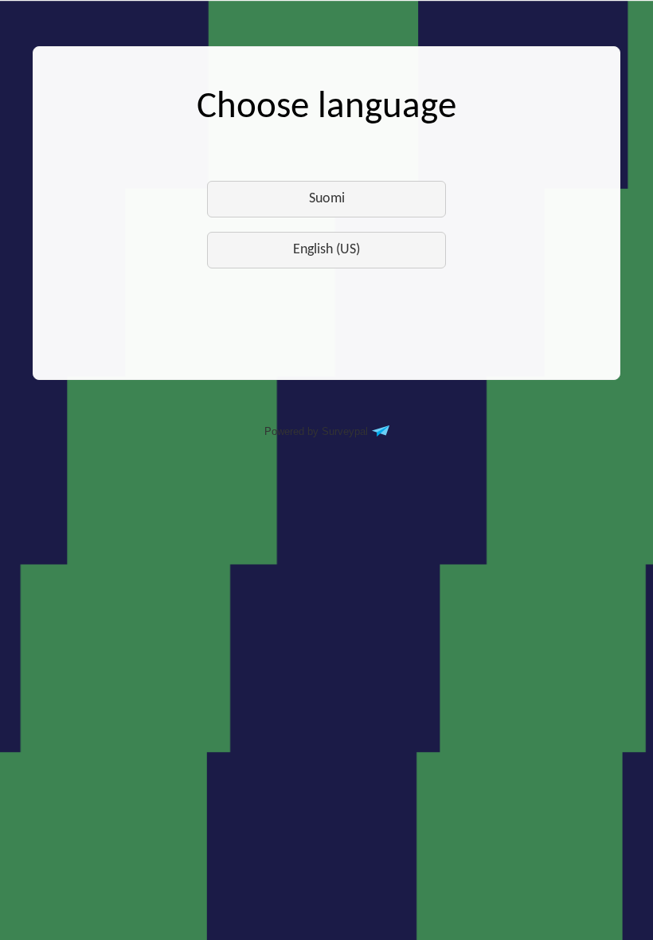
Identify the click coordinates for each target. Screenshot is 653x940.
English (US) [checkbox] (326, 249)
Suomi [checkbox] (327, 198)
